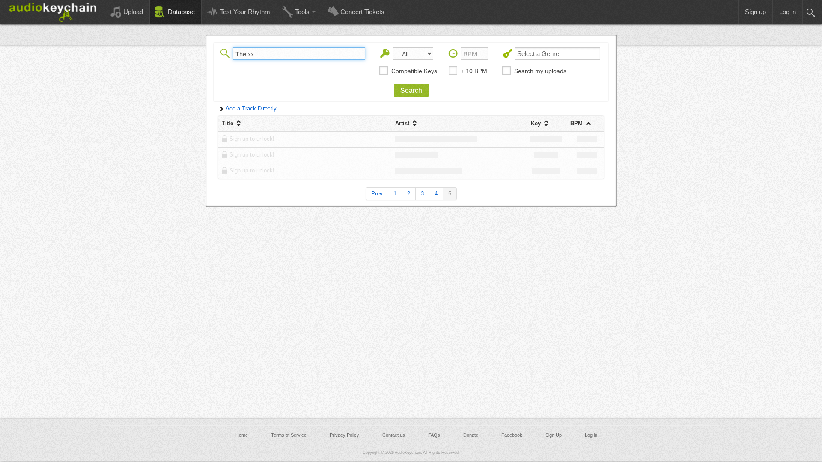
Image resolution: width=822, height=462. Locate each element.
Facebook (511, 435)
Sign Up (553, 435)
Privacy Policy (344, 435)
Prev (377, 193)
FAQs (434, 435)
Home (241, 435)
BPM (577, 123)
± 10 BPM (474, 71)
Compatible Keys (414, 71)
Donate (470, 435)
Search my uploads (540, 71)
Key (536, 123)
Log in (591, 435)
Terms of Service (289, 435)
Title (228, 123)
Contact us (393, 435)
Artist (403, 123)
